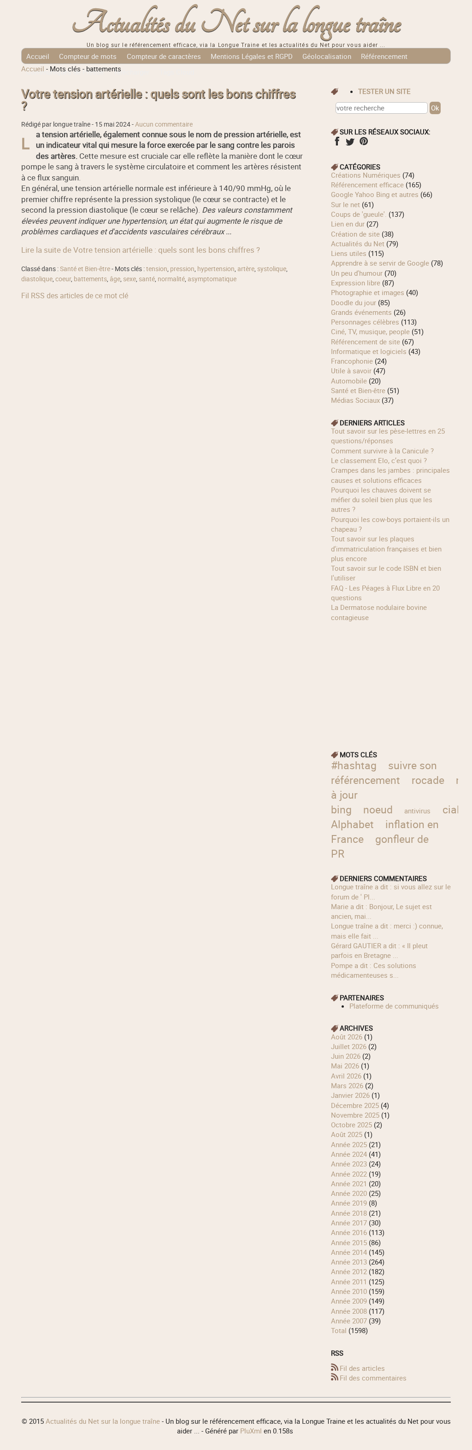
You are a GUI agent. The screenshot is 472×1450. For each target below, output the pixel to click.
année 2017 (349, 1222)
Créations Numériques (366, 175)
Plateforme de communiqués (394, 1005)
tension (156, 269)
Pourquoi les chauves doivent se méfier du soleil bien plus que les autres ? (381, 499)
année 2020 (349, 1193)
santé (147, 279)
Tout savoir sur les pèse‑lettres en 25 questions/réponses (388, 435)
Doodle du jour (353, 302)
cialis (455, 809)
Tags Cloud (176, 71)
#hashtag (354, 765)
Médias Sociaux (355, 400)
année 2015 (349, 1242)
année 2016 (349, 1232)
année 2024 (349, 1154)
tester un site (384, 91)
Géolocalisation (326, 56)
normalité (171, 279)
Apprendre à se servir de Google (380, 262)
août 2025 (346, 1134)
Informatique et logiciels (369, 351)
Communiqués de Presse (65, 71)
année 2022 (349, 1173)
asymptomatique (212, 279)
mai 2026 (345, 1065)
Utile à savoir (351, 370)
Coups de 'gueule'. (359, 214)
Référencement (384, 56)
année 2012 (349, 1271)
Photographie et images (367, 292)
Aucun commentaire (164, 124)
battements (90, 279)
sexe (129, 279)
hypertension (216, 269)
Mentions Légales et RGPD (252, 56)
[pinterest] (363, 144)
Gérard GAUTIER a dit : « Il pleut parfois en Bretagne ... (379, 950)
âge (115, 279)
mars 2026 (347, 1085)
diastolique (37, 279)
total (339, 1330)
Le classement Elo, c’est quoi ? (379, 460)
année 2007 (349, 1320)
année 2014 (349, 1252)
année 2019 (349, 1202)
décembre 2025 (355, 1105)
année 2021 (349, 1183)
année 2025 (349, 1144)
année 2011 (349, 1281)
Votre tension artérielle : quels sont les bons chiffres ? (158, 100)
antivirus (417, 810)
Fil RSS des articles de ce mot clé (74, 295)
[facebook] (336, 144)
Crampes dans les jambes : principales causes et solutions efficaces (390, 474)
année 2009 (349, 1300)
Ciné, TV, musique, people (370, 331)
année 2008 (349, 1311)
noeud (378, 809)
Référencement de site (365, 341)
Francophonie (352, 360)
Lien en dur (348, 223)
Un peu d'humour (357, 273)
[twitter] (350, 144)
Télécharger (131, 71)
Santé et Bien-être (85, 269)
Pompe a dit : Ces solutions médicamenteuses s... (373, 970)
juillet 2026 (348, 1046)
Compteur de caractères (164, 56)
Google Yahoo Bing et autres (375, 194)
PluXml (251, 1430)
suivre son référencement (384, 772)
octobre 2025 (351, 1124)
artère (245, 269)
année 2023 (349, 1163)
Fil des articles (362, 1368)
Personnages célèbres (365, 321)
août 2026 (346, 1036)
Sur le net (345, 204)
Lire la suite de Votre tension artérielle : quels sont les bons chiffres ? (140, 249)
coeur (63, 279)
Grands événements (361, 312)
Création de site (355, 233)
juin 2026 (345, 1056)
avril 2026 (346, 1075)
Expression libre (355, 282)
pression (182, 269)
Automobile (349, 380)
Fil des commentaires (373, 1377)
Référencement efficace (367, 184)
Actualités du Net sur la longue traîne (236, 23)
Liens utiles (348, 253)
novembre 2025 (355, 1114)
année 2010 (349, 1291)
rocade (428, 780)
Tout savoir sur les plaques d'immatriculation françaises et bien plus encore (386, 548)
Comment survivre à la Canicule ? (382, 450)
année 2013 (349, 1261)
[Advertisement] (391, 679)
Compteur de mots (88, 56)
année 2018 (349, 1213)
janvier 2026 (350, 1095)
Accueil (37, 56)
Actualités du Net (357, 243)
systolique (271, 269)
